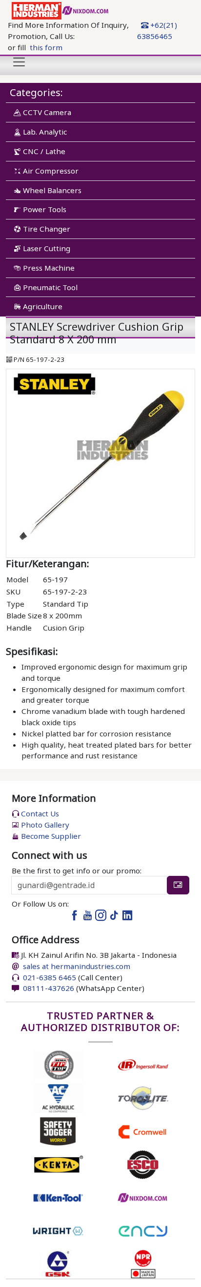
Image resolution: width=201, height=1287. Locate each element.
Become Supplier (50, 836)
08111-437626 (47, 988)
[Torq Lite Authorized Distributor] (143, 1097)
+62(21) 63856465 (157, 30)
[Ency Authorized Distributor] (143, 1230)
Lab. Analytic (44, 132)
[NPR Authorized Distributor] (143, 1263)
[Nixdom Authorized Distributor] (143, 1197)
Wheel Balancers (51, 190)
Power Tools (43, 209)
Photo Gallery (44, 825)
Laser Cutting (45, 248)
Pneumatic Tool (49, 287)
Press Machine (48, 268)
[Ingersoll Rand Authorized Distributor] (143, 1064)
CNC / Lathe (43, 151)
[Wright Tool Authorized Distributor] (58, 1230)
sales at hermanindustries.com (76, 966)
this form (46, 47)
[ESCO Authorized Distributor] (143, 1163)
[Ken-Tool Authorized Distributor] (58, 1197)
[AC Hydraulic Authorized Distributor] (58, 1097)
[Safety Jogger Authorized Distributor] (58, 1130)
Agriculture (41, 306)
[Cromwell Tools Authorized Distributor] (143, 1130)
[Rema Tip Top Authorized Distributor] (58, 1064)
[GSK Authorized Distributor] (58, 1263)
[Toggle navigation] (19, 62)
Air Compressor (50, 171)
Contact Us (39, 813)
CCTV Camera (46, 112)
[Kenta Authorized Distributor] (58, 1163)
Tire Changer (45, 229)
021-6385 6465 (48, 977)
